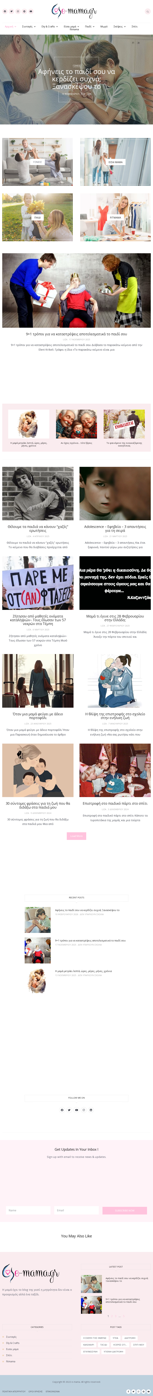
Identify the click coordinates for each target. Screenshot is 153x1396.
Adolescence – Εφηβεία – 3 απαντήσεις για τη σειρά (115, 528)
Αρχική (9, 26)
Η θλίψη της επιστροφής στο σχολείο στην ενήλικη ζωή (115, 716)
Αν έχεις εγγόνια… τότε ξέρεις (76, 442)
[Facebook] (5, 11)
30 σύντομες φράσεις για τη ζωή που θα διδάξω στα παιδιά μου (38, 805)
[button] (76, 836)
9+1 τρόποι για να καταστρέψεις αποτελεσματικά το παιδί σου (76, 334)
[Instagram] (18, 11)
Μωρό (104, 26)
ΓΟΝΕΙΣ (37, 162)
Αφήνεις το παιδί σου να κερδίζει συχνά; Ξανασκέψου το (87, 910)
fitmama (74, 29)
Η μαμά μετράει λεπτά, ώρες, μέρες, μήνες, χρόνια (28, 444)
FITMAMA (115, 217)
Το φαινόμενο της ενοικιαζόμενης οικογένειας (124, 444)
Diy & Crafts (48, 26)
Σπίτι (135, 26)
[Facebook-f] (128, 1391)
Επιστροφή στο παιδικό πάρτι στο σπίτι (115, 803)
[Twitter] (11, 11)
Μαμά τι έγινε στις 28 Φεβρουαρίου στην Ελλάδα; (115, 618)
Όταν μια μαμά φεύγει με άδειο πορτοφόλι (38, 716)
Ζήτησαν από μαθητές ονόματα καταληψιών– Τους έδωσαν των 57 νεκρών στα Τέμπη (38, 620)
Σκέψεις (118, 26)
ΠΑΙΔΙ (37, 217)
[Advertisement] (76, 378)
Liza (89, 94)
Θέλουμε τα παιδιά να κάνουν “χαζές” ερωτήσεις (38, 528)
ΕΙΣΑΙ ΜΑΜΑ (116, 162)
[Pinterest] (24, 11)
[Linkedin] (91, 1110)
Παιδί (88, 26)
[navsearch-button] (148, 11)
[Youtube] (31, 11)
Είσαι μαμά (70, 26)
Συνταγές (27, 26)
